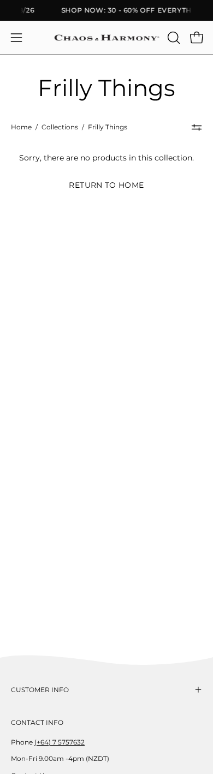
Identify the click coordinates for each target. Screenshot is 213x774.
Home (21, 127)
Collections (60, 127)
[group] (106, 10)
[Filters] (196, 127)
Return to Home (106, 185)
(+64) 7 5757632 (59, 742)
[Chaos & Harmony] (106, 38)
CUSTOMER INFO (40, 690)
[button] (172, 37)
